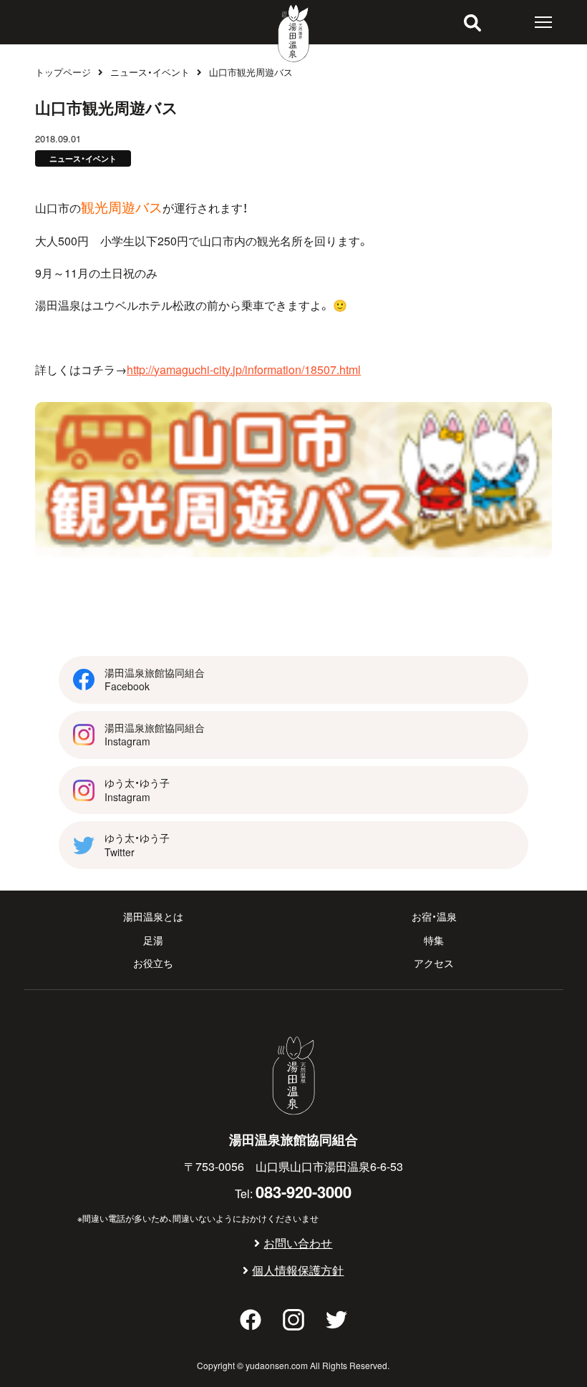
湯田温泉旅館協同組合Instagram (155, 734)
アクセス (434, 963)
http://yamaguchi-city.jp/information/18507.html (244, 369)
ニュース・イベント (150, 72)
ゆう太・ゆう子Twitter (137, 844)
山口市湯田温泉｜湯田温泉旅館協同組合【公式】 (293, 33)
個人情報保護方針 (298, 1269)
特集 (434, 940)
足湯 (153, 940)
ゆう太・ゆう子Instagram (137, 789)
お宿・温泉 (434, 916)
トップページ (63, 72)
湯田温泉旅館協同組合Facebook (155, 679)
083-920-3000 (303, 1191)
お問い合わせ (297, 1242)
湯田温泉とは (153, 916)
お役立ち (153, 963)
